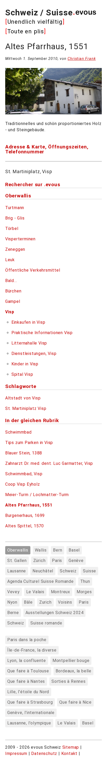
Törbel (11, 228)
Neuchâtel (42, 570)
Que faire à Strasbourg (30, 702)
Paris (57, 560)
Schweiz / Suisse (39, 12)
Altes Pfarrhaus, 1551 (28, 505)
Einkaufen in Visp (28, 322)
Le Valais (35, 591)
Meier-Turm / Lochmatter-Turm (37, 494)
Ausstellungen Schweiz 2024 (54, 612)
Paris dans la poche (26, 639)
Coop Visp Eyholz (22, 484)
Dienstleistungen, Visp (34, 353)
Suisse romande (46, 623)
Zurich (45, 602)
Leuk (10, 259)
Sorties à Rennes (68, 681)
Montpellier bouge (71, 660)
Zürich (39, 560)
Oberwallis (17, 550)
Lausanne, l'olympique (29, 723)
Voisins (65, 602)
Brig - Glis (15, 218)
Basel (74, 550)
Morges (84, 591)
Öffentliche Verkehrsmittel (32, 270)
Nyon (12, 602)
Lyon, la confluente (26, 660)
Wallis (41, 550)
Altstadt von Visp (23, 398)
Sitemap (70, 747)
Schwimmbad (18, 432)
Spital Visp (22, 374)
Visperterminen (20, 238)
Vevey (13, 591)
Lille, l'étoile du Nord (28, 691)
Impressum (17, 753)
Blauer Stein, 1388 (23, 453)
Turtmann (14, 207)
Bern (57, 550)
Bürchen (13, 291)
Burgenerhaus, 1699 (25, 515)
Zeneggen (15, 249)
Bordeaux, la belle (73, 670)
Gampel (12, 301)
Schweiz (68, 570)
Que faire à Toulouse (28, 670)
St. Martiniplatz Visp (25, 408)
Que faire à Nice (75, 702)
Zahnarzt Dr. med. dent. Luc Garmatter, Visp (49, 463)
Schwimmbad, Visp (24, 473)
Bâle (28, 602)
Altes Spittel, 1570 (24, 525)
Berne (13, 612)
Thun (85, 581)
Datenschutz (44, 753)
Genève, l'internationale (31, 712)
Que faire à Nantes (26, 681)
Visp (9, 311)
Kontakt (70, 753)
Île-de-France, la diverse (32, 650)
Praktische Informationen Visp (42, 332)
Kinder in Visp (24, 363)
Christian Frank (82, 59)
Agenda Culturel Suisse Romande (40, 581)
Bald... (11, 280)
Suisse (89, 570)
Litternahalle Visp (29, 343)
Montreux (60, 591)
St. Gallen (17, 560)
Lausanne (16, 570)
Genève (76, 560)
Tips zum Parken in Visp (29, 442)
